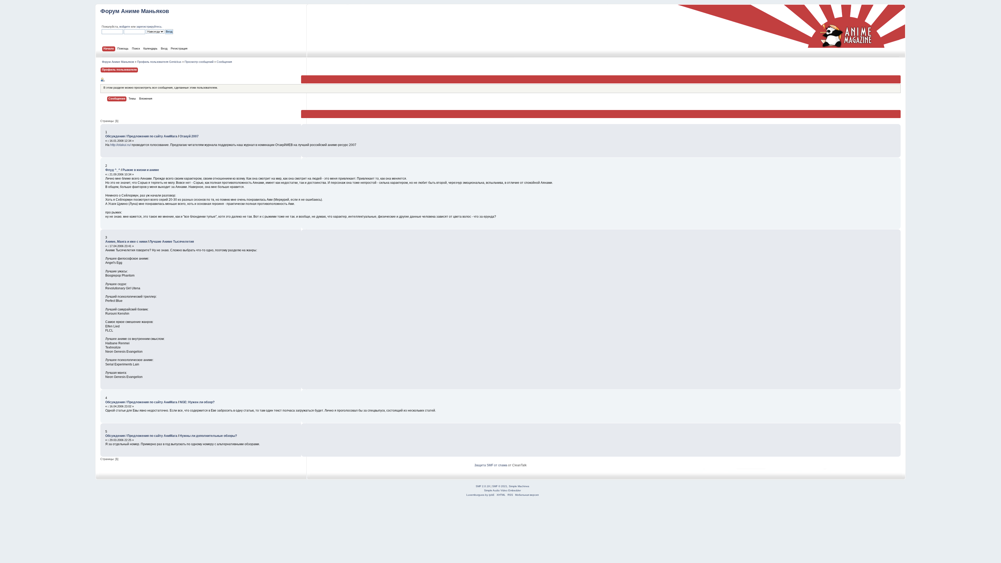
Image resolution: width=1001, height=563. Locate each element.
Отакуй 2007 (189, 136)
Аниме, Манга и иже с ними (126, 241)
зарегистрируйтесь (149, 26)
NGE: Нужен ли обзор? (197, 402)
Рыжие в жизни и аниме (141, 170)
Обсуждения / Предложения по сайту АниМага (141, 136)
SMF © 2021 (499, 486)
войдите (124, 26)
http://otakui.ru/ (120, 145)
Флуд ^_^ (112, 170)
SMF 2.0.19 (483, 486)
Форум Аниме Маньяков (134, 11)
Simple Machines (519, 486)
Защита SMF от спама (490, 465)
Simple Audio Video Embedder (502, 490)
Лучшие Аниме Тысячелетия (171, 241)
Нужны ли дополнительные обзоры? (208, 436)
